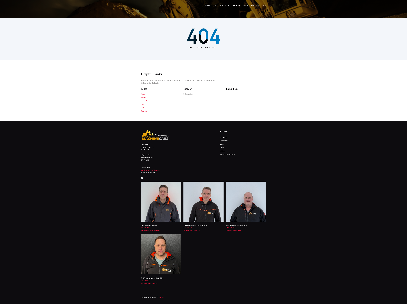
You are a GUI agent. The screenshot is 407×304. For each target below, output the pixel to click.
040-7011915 (145, 228)
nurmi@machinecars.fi (233, 230)
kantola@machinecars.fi (191, 230)
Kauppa (143, 97)
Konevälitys (145, 101)
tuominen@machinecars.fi (149, 283)
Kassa (143, 94)
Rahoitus (144, 111)
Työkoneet (223, 137)
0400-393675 (187, 228)
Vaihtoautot (223, 141)
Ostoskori (144, 108)
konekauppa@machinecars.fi (150, 170)
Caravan (222, 151)
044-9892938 (145, 281)
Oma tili (143, 104)
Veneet (222, 147)
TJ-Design (160, 297)
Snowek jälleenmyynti (227, 154)
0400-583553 (230, 228)
